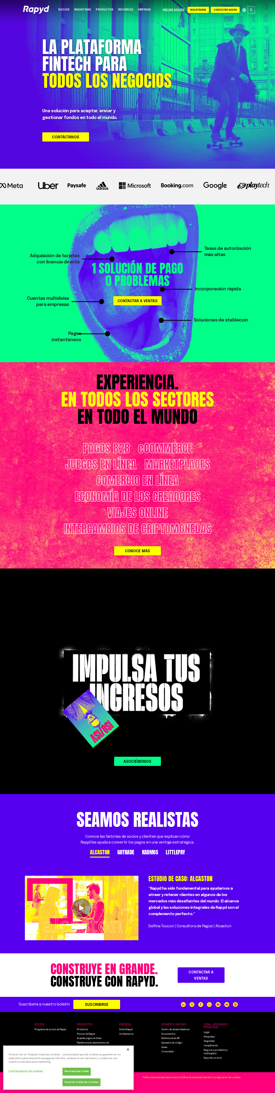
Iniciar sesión (174, 9)
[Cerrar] (128, 1049)
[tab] (99, 852)
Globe (244, 10)
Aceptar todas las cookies (81, 1082)
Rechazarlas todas (77, 1071)
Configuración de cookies (26, 1071)
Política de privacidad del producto (161, 1078)
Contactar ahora (225, 10)
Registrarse (198, 10)
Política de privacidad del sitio (196, 1078)
